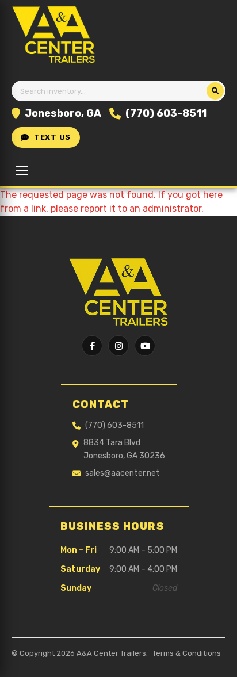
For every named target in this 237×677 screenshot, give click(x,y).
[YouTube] (145, 345)
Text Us (52, 137)
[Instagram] (118, 345)
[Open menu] (22, 170)
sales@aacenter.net (122, 473)
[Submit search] (215, 91)
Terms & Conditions (186, 653)
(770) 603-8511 (166, 113)
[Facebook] (92, 345)
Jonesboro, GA (63, 113)
